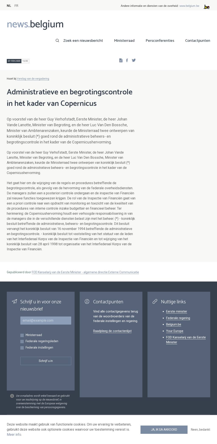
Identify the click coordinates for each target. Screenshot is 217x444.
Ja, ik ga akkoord (164, 429)
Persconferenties (160, 41)
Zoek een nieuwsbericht (83, 41)
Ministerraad (124, 41)
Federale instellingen (39, 347)
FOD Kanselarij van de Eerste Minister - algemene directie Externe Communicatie (85, 272)
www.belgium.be (189, 5)
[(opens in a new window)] (125, 60)
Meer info (14, 435)
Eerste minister (176, 311)
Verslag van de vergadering (33, 78)
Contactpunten (197, 41)
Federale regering (178, 318)
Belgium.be (173, 324)
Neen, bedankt (200, 429)
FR (16, 6)
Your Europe (174, 331)
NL (9, 6)
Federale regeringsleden (41, 341)
